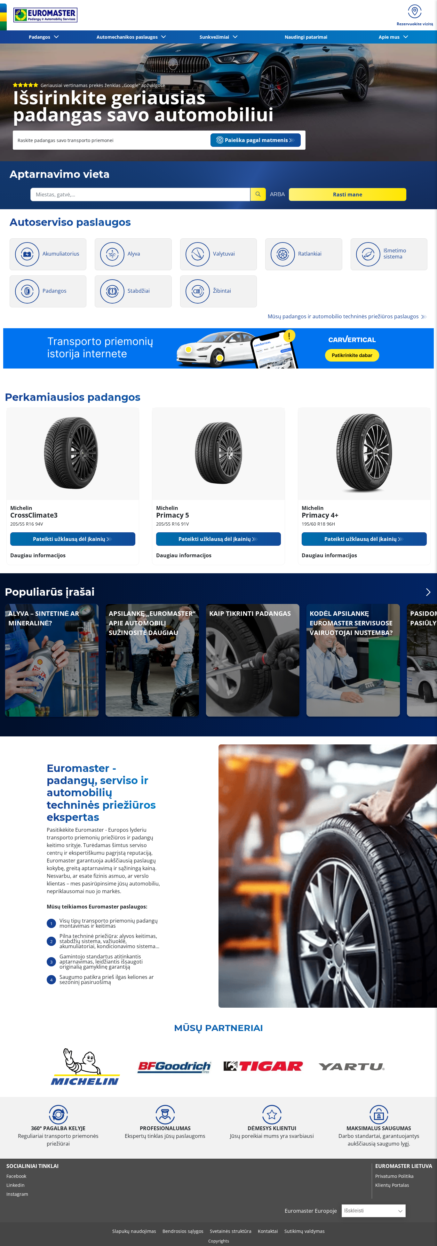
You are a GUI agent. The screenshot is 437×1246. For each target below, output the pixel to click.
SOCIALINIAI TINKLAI (32, 1166)
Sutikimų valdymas (304, 1231)
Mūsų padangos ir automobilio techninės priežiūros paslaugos (344, 316)
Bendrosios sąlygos (183, 1231)
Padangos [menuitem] (41, 37)
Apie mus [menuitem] (390, 37)
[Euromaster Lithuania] (43, 15)
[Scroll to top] (420, 1232)
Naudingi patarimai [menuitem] (306, 37)
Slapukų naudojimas (134, 1231)
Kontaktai (268, 1231)
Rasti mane (347, 194)
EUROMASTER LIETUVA (403, 1166)
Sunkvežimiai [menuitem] (216, 37)
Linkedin (15, 1185)
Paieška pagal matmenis (256, 140)
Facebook (16, 1176)
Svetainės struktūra (230, 1231)
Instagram (17, 1194)
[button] (428, 592)
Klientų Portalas (392, 1185)
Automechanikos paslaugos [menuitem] (128, 37)
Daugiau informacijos (38, 555)
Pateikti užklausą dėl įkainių (69, 539)
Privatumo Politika (394, 1176)
